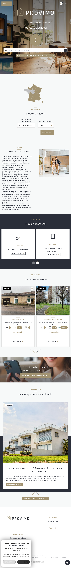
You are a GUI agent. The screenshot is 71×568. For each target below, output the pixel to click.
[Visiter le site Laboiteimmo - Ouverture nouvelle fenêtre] (38, 562)
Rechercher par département (26, 120)
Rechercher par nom (44, 122)
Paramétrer (9, 562)
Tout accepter (23, 562)
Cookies (64, 557)
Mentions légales (36, 557)
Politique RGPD (54, 557)
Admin (45, 557)
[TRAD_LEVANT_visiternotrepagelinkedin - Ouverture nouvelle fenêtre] (55, 527)
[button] (37, 262)
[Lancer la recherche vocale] (35, 39)
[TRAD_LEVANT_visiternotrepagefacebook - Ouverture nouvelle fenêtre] (50, 527)
